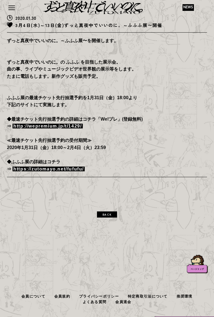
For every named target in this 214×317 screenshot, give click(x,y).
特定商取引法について (148, 296)
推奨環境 (185, 296)
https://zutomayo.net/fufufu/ (48, 169)
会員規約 (62, 296)
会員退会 (123, 302)
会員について (33, 296)
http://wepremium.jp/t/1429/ (47, 126)
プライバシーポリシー (99, 296)
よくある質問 (95, 302)
